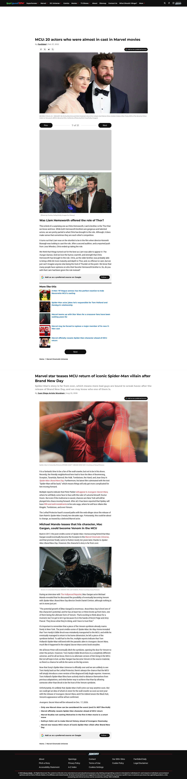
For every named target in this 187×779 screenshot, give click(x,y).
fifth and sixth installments (55, 504)
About (94, 3)
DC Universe (55, 3)
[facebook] (169, 3)
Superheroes (32, 3)
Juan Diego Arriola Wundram (51, 393)
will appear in (92, 492)
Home (41, 359)
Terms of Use (94, 763)
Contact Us (112, 3)
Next (105, 125)
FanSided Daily (140, 759)
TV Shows (84, 3)
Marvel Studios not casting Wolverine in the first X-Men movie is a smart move (74, 716)
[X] (165, 3)
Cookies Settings (96, 767)
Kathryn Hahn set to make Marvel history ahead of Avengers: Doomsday (74, 721)
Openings (72, 759)
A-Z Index (72, 767)
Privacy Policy (74, 763)
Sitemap (102, 3)
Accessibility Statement (49, 767)
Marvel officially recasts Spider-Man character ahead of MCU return (72, 711)
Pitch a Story (44, 763)
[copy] (52, 49)
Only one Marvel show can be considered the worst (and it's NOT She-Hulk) (75, 707)
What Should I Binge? (128, 3)
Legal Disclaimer (141, 763)
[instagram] (173, 3)
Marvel (43, 3)
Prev (46, 125)
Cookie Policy (118, 763)
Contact (92, 759)
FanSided (42, 44)
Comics (66, 3)
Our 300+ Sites (118, 759)
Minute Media (27, 773)
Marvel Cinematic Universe (57, 359)
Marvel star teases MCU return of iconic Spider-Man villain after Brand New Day (75, 726)
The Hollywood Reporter (71, 594)
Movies (74, 3)
